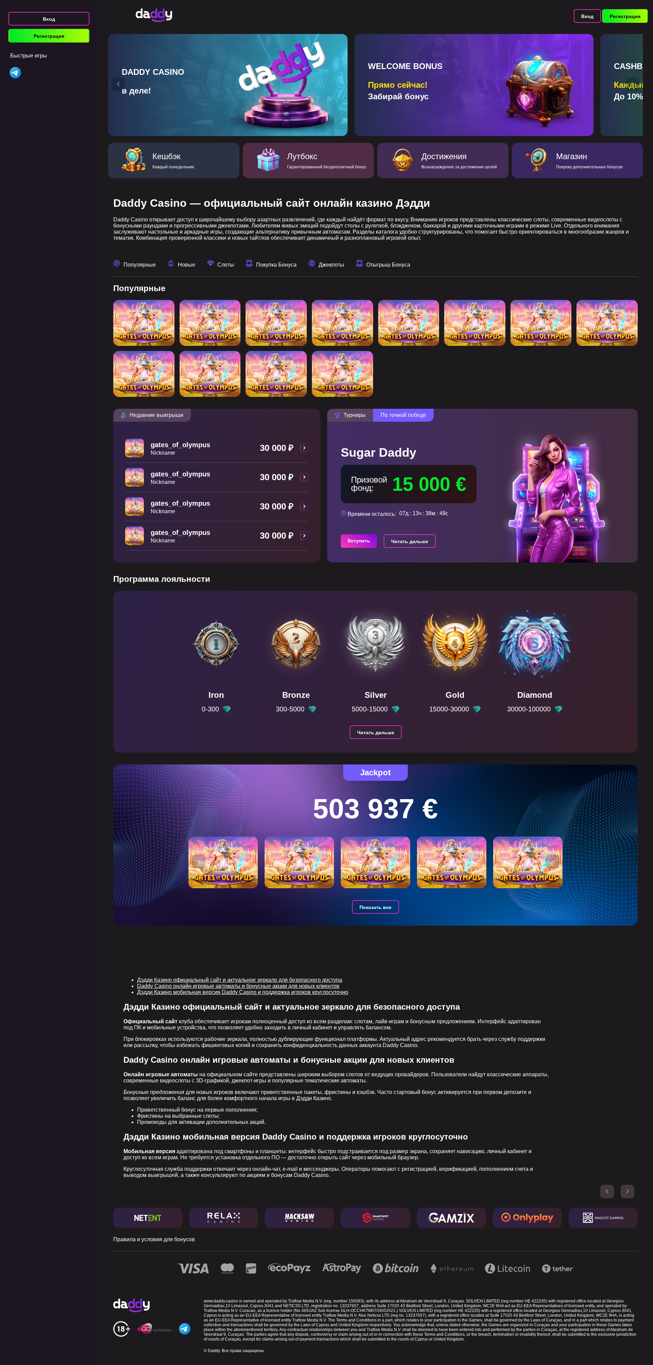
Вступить (359, 540)
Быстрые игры (28, 55)
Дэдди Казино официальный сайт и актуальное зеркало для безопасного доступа (239, 980)
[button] (118, 84)
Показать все (375, 907)
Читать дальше (409, 541)
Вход (49, 19)
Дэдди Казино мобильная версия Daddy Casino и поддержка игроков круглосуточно (242, 992)
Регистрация (49, 36)
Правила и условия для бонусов (154, 1239)
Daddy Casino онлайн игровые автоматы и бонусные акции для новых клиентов (238, 986)
